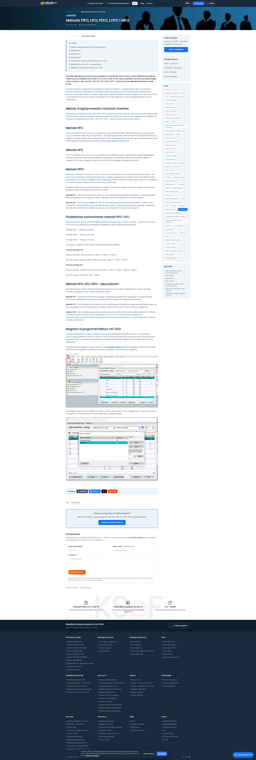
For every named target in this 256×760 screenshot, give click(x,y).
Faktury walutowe (137, 692)
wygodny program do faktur (174, 251)
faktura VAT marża (171, 149)
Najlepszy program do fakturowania (79, 689)
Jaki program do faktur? (171, 657)
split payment (169, 134)
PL (189, 3)
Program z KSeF (72, 733)
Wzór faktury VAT (169, 642)
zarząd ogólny (169, 254)
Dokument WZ (168, 654)
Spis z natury (167, 651)
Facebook (95, 491)
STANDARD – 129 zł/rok (173, 68)
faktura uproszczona (171, 191)
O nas (133, 721)
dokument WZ (169, 138)
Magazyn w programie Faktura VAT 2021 (86, 68)
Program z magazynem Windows (142, 686)
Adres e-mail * (124, 546)
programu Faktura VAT (116, 347)
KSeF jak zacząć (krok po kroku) (78, 730)
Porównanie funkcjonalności (118, 3)
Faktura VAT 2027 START (75, 645)
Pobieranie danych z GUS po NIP (78, 692)
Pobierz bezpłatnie (176, 49)
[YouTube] (189, 757)
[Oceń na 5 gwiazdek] (78, 36)
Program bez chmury (170, 680)
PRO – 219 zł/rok (170, 72)
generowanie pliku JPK (172, 199)
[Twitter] (186, 757)
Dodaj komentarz (77, 572)
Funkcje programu (105, 648)
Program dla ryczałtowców (108, 686)
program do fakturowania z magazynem (173, 221)
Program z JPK (136, 680)
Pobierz (211, 3)
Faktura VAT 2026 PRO (74, 660)
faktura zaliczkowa (171, 114)
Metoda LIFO (75, 54)
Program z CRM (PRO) (138, 689)
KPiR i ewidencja (136, 645)
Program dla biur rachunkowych (110, 689)
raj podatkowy (179, 226)
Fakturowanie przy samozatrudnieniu (112, 683)
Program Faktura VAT (74, 642)
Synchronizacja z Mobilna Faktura (110, 727)
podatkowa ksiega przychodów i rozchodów (175, 126)
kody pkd (181, 206)
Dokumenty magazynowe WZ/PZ (142, 651)
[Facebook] (183, 757)
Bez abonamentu (137, 648)
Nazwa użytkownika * (75, 546)
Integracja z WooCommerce (109, 733)
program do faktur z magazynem (175, 163)
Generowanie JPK (137, 654)
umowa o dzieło (170, 243)
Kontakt (165, 740)
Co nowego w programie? (108, 642)
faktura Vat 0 (169, 195)
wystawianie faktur (171, 100)
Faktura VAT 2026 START (75, 654)
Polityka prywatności (138, 730)
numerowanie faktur (171, 156)
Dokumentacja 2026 (170, 724)
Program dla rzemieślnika (107, 698)
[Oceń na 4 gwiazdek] (75, 36)
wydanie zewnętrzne (179, 177)
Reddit (114, 491)
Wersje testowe (104, 651)
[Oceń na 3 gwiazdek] (73, 36)
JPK (166, 97)
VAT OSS (167, 177)
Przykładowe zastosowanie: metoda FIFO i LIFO (89, 61)
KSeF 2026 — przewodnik (75, 724)
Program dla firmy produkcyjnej (110, 708)
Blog (142, 3)
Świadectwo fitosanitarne (173, 240)
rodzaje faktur (169, 229)
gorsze (184, 199)
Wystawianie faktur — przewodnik (78, 683)
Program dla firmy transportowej (110, 705)
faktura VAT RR (169, 152)
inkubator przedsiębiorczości (174, 202)
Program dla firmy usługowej (109, 695)
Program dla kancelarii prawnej (109, 711)
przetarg (167, 166)
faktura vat (168, 89)
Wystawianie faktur (169, 645)
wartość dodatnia (170, 247)
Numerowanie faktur (170, 648)
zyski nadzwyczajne (171, 258)
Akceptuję (162, 754)
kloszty (174, 206)
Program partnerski (137, 724)
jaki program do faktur (177, 97)
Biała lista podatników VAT (76, 680)
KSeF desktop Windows (75, 737)
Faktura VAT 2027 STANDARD (77, 648)
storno (167, 236)
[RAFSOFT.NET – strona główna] (48, 3)
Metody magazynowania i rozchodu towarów (88, 47)
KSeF (176, 89)
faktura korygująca (171, 111)
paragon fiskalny (170, 159)
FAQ (164, 730)
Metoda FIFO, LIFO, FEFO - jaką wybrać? (86, 64)
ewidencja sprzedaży (171, 141)
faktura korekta (178, 188)
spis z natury (169, 170)
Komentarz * (72, 555)
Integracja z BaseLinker (107, 737)
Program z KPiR (104, 740)
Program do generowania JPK (77, 686)
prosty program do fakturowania (175, 131)
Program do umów (73, 670)
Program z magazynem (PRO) (141, 683)
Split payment (136, 642)
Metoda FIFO (76, 50)
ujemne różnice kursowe (172, 174)
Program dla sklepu (105, 702)
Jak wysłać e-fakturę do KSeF (77, 746)
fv (176, 195)
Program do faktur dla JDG (108, 680)
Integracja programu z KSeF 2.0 (78, 721)
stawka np (183, 233)
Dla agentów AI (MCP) (170, 737)
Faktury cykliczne (137, 695)
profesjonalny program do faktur (175, 216)
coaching (181, 184)
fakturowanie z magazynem (174, 118)
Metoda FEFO (76, 57)
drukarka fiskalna (170, 107)
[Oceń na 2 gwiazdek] (70, 36)
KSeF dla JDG (71, 727)
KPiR (173, 122)
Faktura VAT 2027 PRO (74, 651)
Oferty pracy (135, 727)
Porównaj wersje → (171, 76)
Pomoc (149, 3)
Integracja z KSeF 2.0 (106, 724)
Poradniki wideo (168, 733)
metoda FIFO (76, 503)
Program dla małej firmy (107, 692)
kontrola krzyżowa (170, 209)
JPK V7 (167, 206)
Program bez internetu (170, 683)
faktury (167, 122)
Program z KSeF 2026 (74, 667)
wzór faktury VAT (170, 184)
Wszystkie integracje (106, 721)
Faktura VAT (70, 12)
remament (176, 166)
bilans (178, 134)
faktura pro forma (170, 145)
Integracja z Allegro (105, 730)
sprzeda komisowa (171, 233)
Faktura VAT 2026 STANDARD (77, 657)
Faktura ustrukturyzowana (76, 740)
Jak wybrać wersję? (105, 645)
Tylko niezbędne (148, 754)
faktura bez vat (169, 104)
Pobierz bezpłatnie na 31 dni (112, 522)
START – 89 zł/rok (171, 63)
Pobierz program (181, 625)
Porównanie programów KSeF (77, 743)
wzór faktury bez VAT (171, 181)
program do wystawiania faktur (175, 93)
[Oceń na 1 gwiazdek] (67, 36)
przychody (168, 226)
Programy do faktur (95, 3)
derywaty (168, 188)
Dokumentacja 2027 (170, 721)
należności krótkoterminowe (173, 213)
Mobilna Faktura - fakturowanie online (80, 663)
